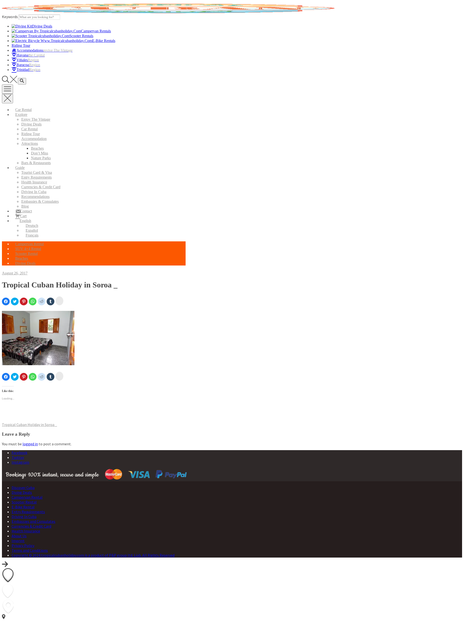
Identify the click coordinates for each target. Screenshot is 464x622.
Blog (25, 206)
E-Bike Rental (23, 506)
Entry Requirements (36, 177)
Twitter (18, 457)
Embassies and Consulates (33, 521)
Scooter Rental (26, 254)
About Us (19, 535)
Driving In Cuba (33, 192)
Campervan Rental (29, 244)
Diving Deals (31, 124)
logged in (30, 443)
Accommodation (34, 139)
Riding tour (30, 134)
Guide (20, 168)
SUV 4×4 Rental (28, 249)
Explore (21, 114)
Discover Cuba (23, 487)
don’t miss (39, 153)
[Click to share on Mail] (59, 300)
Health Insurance (34, 182)
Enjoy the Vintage (35, 119)
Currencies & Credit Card (40, 187)
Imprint (18, 540)
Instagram (20, 462)
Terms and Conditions (30, 550)
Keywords (10, 16)
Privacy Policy (23, 545)
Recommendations (35, 197)
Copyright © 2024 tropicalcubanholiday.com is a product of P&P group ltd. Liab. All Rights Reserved (93, 555)
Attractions (29, 143)
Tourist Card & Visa (36, 172)
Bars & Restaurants (36, 163)
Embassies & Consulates (40, 201)
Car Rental (23, 110)
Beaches (37, 148)
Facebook (19, 452)
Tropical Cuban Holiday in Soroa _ (29, 424)
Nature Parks (41, 158)
